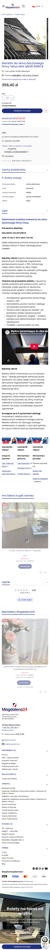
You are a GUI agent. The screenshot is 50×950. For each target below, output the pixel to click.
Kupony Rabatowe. (9, 816)
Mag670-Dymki (8, 834)
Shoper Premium (26, 887)
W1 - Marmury (7, 828)
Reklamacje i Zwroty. (10, 769)
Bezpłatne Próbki (8, 788)
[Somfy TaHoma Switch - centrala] (25, 525)
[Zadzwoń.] (9, 440)
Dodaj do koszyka (22, 110)
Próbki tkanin (23, 474)
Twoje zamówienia (9, 779)
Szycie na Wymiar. (9, 804)
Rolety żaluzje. (20, 14)
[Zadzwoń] (40, 440)
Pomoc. (5, 755)
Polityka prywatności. (10, 766)
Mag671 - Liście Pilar (10, 831)
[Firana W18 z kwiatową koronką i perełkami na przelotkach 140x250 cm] (25, 642)
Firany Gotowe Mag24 (11, 843)
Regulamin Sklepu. (9, 763)
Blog (3, 864)
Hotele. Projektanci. (9, 813)
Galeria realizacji (40, 478)
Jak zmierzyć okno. (8, 465)
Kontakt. (5, 855)
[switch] (45, 946)
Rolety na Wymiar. (9, 807)
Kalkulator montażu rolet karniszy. (15, 796)
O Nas (4, 852)
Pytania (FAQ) (23, 468)
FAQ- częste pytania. (10, 758)
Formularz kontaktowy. (11, 861)
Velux (4, 132)
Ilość (3, 94)
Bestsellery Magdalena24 (12, 840)
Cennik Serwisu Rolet (10, 810)
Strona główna (7, 14)
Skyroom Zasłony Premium (13, 837)
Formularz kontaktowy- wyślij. (12, 124)
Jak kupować (23, 463)
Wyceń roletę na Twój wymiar (25, 933)
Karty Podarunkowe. (10, 819)
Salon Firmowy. (8, 858)
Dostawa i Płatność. (10, 760)
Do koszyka (25, 566)
